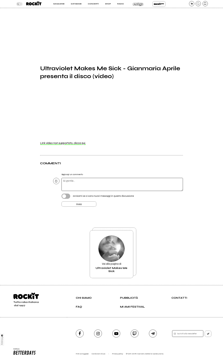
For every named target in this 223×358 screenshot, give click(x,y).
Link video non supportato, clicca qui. (63, 143)
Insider (138, 4)
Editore (15, 350)
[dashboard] (205, 3)
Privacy (2, 341)
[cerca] (198, 3)
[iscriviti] (208, 334)
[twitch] (135, 333)
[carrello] (191, 3)
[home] (33, 4)
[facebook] (80, 333)
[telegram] (153, 333)
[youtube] (116, 333)
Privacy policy (117, 354)
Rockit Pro (159, 4)
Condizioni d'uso (98, 354)
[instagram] (98, 333)
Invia (79, 204)
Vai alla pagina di (111, 267)
